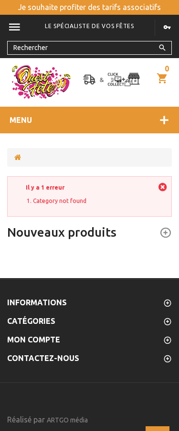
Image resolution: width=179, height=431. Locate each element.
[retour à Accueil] (17, 157)
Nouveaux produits (61, 232)
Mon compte (33, 339)
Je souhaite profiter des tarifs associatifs (89, 7)
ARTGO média (67, 420)
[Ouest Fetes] (41, 82)
